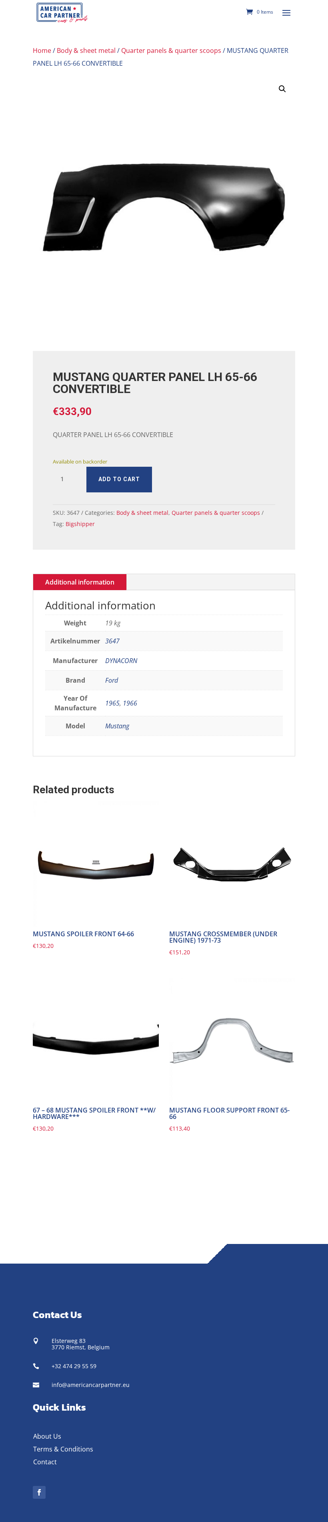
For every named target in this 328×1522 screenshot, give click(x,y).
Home (42, 50)
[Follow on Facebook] (39, 1492)
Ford (111, 680)
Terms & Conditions (63, 1449)
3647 (112, 641)
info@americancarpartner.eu (91, 1385)
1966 (130, 703)
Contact (45, 1461)
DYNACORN (121, 660)
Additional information (79, 582)
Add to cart (119, 479)
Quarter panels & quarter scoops (171, 50)
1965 (112, 703)
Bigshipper (80, 524)
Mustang (117, 726)
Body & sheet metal (86, 50)
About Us (47, 1436)
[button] (282, 89)
